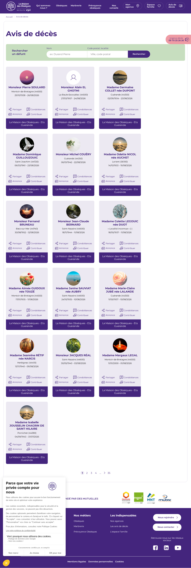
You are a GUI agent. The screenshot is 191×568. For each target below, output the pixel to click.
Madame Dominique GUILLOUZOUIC (27, 156)
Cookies (119, 561)
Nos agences (117, 521)
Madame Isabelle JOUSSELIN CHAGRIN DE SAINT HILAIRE (27, 425)
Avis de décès (172, 5)
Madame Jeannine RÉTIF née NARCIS (27, 357)
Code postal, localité (97, 48)
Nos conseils (114, 6)
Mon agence (129, 5)
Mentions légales (76, 561)
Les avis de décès (119, 526)
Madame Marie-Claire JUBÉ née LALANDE (120, 290)
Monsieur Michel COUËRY (73, 154)
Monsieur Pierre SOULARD (27, 87)
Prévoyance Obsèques (85, 531)
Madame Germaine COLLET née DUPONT (120, 89)
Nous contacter (166, 527)
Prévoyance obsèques (94, 6)
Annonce (17, 114)
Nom (49, 48)
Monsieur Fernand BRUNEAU (27, 223)
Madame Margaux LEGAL (120, 355)
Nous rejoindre (166, 517)
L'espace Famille (118, 531)
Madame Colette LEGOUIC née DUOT (120, 223)
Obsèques (61, 5)
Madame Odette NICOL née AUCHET (120, 156)
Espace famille (151, 5)
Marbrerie (76, 5)
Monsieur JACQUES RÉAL (73, 355)
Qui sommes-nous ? (43, 6)
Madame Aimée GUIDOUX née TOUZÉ (27, 290)
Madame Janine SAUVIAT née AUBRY (73, 290)
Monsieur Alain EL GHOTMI (73, 89)
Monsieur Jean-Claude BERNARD (73, 223)
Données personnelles (100, 561)
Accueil (9, 17)
